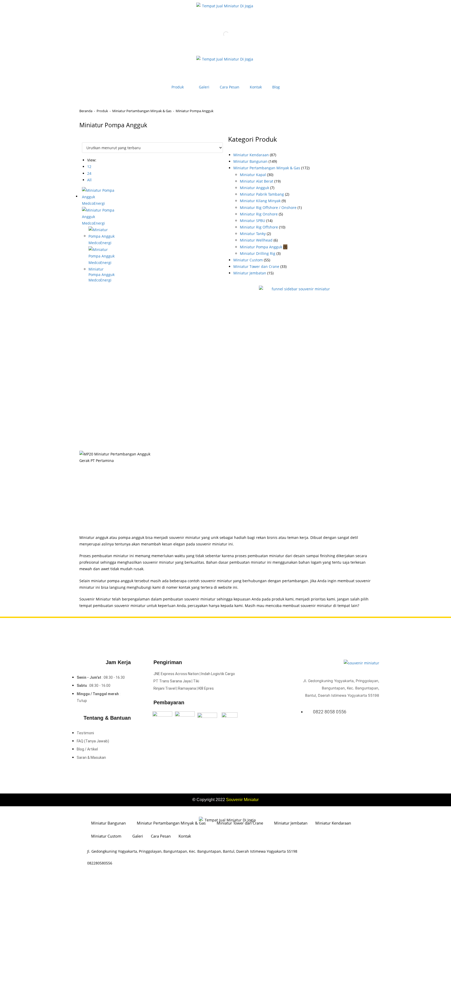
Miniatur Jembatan (249, 272)
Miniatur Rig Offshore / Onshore (268, 207)
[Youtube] (376, 730)
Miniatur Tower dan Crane (256, 266)
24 (89, 173)
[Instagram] (369, 730)
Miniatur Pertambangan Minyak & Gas (141, 111)
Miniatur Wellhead (256, 240)
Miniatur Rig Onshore (259, 214)
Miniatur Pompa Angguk (261, 246)
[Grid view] (83, 139)
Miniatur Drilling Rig (257, 253)
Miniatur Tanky (253, 233)
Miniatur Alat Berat (256, 181)
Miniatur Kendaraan (251, 154)
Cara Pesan (229, 87)
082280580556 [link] (99, 863)
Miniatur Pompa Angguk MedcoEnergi (101, 274)
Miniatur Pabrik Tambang (262, 194)
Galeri (204, 87)
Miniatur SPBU (252, 220)
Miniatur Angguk (254, 187)
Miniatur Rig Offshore (259, 227)
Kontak (256, 87)
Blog (276, 87)
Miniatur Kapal (253, 174)
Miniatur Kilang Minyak (260, 200)
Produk (177, 87)
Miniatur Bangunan (250, 161)
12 (89, 166)
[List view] (86, 139)
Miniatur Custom (248, 259)
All (89, 179)
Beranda (85, 111)
